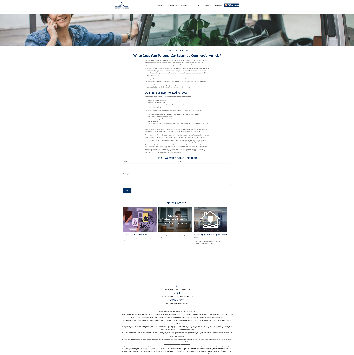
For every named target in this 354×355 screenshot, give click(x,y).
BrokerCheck (192, 311)
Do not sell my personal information (222, 320)
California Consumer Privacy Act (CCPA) (170, 320)
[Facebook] (175, 306)
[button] (161, 5)
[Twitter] (178, 306)
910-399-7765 (173, 289)
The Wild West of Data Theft (136, 234)
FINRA (160, 339)
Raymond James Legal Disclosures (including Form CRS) (177, 344)
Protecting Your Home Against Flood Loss (210, 235)
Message (126, 174)
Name (125, 161)
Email (179, 161)
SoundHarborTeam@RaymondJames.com (177, 303)
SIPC (163, 339)
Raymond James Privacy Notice (177, 336)
